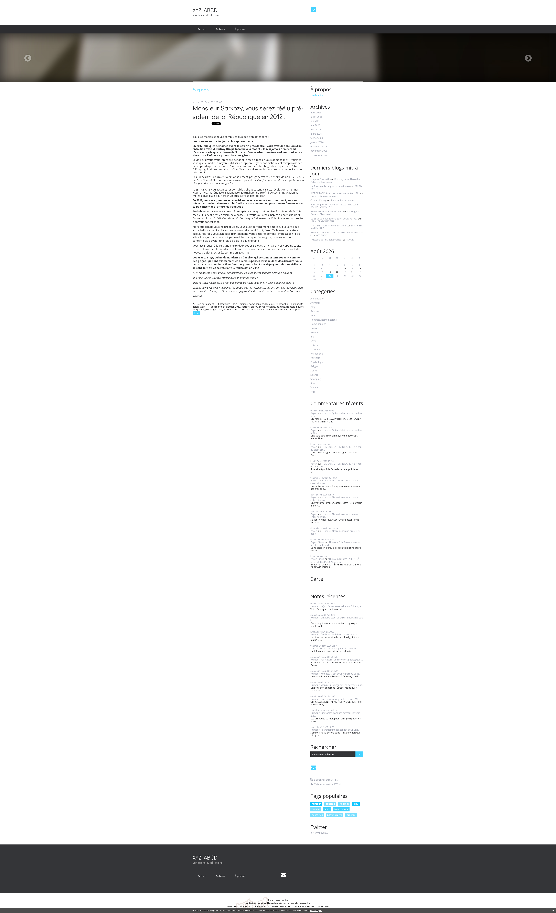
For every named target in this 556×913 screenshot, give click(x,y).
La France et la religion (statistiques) (330, 186)
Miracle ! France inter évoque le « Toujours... (334, 648)
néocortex (317, 815)
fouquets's (198, 309)
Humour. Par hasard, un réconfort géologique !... (336, 659)
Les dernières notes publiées (278, 903)
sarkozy (220, 306)
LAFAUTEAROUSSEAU (322, 221)
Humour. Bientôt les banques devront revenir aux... (335, 714)
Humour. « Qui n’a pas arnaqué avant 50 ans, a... (336, 606)
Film (312, 315)
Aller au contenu (10, 2)
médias (236, 309)
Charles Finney (318, 200)
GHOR (350, 239)
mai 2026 (315, 125)
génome (330, 803)
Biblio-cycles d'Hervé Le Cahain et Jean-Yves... (335, 181)
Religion (314, 366)
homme (316, 809)
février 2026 (316, 138)
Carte (316, 579)
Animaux (315, 302)
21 (352, 272)
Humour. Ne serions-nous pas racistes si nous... (334, 482)
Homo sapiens (318, 324)
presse (227, 309)
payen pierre (334, 815)
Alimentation (317, 298)
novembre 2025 (318, 150)
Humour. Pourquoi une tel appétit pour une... (334, 729)
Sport (313, 383)
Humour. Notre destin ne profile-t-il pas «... (335, 532)
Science (314, 374)
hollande (270, 306)
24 (322, 275)
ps (277, 306)
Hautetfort (284, 900)
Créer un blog (273, 900)
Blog (234, 304)
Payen (313, 413)
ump (282, 306)
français (290, 306)
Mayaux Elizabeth (320, 179)
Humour (269, 304)
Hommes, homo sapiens (251, 304)
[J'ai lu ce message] (553, 910)
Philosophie (282, 304)
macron (351, 815)
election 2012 (233, 306)
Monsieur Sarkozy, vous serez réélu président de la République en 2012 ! (248, 112)
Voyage (314, 387)
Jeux (312, 336)
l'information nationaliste (324, 196)
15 (360, 268)
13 (345, 268)
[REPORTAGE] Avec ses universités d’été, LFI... (334, 193)
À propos (240, 29)
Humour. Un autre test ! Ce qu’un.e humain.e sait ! (336, 234)
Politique (294, 304)
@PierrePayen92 (319, 832)
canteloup (254, 309)
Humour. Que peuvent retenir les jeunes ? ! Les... (336, 699)
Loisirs (314, 345)
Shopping (315, 379)
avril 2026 (315, 129)
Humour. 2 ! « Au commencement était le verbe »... (335, 543)
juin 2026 (315, 121)
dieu (356, 803)
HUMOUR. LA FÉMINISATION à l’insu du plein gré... (336, 448)
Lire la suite (316, 95)
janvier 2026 (317, 142)
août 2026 (315, 112)
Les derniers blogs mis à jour (256, 903)
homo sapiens (341, 809)
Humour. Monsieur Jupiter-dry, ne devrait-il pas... (336, 685)
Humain (314, 328)
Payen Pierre (317, 542)
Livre (313, 341)
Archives (220, 29)
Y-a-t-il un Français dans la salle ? (328, 225)
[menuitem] (202, 29)
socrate (246, 306)
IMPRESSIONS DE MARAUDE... (326, 211)
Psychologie (316, 362)
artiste (244, 309)
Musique (315, 349)
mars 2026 (316, 133)
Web (202, 306)
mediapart (294, 309)
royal (262, 306)
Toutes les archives (319, 155)
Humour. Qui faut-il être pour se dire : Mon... (336, 415)
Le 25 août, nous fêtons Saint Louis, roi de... (333, 218)
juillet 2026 (316, 116)
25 (330, 275)
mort (326, 809)
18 (330, 272)
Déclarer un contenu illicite (237, 906)
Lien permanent (205, 304)
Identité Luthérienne (342, 200)
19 (337, 272)
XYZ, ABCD (205, 10)
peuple (300, 306)
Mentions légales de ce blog (259, 906)
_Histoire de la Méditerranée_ (326, 239)
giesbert (217, 309)
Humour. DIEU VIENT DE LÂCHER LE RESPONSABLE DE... (335, 560)
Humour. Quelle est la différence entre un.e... (334, 634)
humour (316, 803)
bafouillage (281, 309)
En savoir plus (316, 910)
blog (326, 906)
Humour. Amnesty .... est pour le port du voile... (335, 673)
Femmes (314, 311)
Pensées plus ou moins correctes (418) (331, 204)
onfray (254, 306)
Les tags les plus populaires (300, 903)
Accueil (201, 29)
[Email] (313, 9)
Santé (313, 370)
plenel (208, 309)
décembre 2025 (318, 146)
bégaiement (267, 309)
